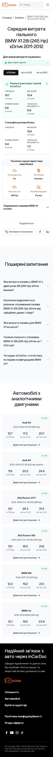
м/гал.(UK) (42, 73)
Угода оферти (14, 722)
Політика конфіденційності (23, 716)
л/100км (11, 73)
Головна (7, 18)
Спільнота (12, 692)
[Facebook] (6, 732)
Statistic (19, 18)
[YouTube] (12, 732)
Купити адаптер (16, 705)
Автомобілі (12, 698)
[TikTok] (22, 732)
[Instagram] (17, 732)
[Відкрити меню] (48, 5)
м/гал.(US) (26, 73)
